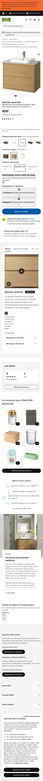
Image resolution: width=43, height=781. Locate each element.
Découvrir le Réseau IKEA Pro (12, 670)
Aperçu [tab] (7, 249)
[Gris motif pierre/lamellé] (22, 142)
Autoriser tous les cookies (21, 770)
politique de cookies (21, 763)
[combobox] (21, 26)
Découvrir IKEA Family (9, 647)
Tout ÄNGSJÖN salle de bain (21, 509)
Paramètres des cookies (21, 775)
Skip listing (5, 612)
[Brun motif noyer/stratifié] (38, 142)
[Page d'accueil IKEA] (6, 19)
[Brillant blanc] (22, 155)
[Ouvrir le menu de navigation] (39, 20)
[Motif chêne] (14, 155)
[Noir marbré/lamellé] (30, 142)
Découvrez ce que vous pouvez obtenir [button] (21, 223)
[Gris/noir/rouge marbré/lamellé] (5, 142)
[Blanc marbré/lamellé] (14, 142)
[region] (21, 72)
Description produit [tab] (21, 249)
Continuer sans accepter (31, 716)
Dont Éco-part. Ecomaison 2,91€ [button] (11, 114)
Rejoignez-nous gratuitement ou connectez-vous (24, 221)
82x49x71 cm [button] (26, 107)
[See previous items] (4, 615)
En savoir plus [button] (30, 236)
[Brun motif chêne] (5, 155)
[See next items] (35, 248)
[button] (10, 321)
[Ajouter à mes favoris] (39, 54)
